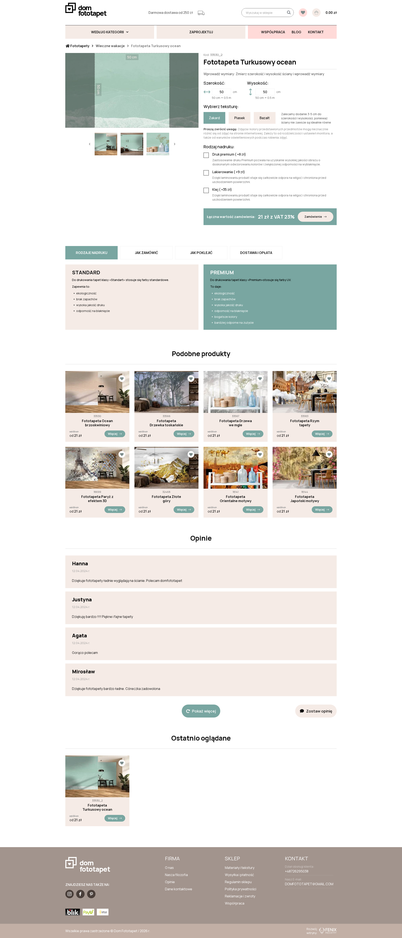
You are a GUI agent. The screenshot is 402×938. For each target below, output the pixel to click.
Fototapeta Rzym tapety (304, 423)
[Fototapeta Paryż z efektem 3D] (97, 468)
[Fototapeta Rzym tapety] (305, 392)
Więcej (112, 434)
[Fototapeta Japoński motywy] (305, 468)
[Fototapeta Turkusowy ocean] (97, 776)
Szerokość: (214, 83)
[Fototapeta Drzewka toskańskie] (166, 392)
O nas (169, 867)
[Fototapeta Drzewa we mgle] (236, 392)
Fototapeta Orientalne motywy (235, 499)
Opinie (170, 882)
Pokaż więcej (204, 711)
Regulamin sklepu (238, 882)
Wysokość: (258, 83)
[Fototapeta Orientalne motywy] (236, 468)
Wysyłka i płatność (239, 874)
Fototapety (79, 46)
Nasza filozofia (176, 874)
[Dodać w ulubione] (122, 378)
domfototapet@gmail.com (309, 884)
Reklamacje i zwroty (240, 896)
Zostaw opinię (319, 711)
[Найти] (289, 12)
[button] (89, 144)
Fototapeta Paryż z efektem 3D (97, 499)
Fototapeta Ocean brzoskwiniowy (97, 423)
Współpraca (234, 903)
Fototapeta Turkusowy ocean (97, 807)
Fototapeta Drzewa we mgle (235, 423)
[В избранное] (303, 12)
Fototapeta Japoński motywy (304, 499)
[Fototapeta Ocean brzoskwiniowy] (97, 392)
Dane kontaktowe (178, 889)
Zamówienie (313, 217)
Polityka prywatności (240, 889)
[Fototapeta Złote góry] (166, 468)
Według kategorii (107, 32)
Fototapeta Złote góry (166, 499)
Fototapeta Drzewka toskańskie (166, 423)
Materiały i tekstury (239, 867)
